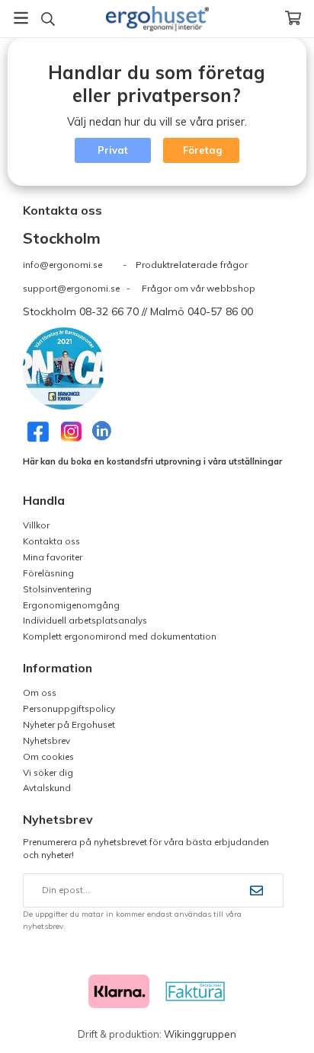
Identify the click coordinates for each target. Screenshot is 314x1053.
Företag (202, 150)
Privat (113, 150)
